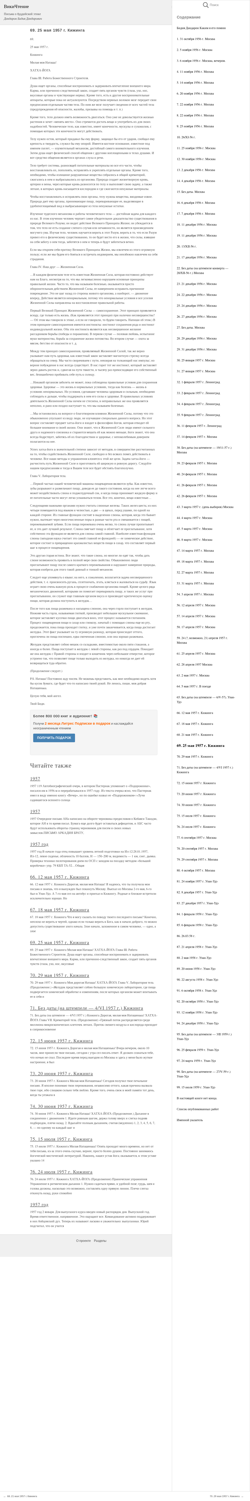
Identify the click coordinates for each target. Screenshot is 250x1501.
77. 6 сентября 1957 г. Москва (196, 837)
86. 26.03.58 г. (186, 936)
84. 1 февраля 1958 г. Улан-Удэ (197, 914)
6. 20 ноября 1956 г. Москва (195, 93)
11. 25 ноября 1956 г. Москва (196, 148)
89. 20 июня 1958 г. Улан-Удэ (196, 968)
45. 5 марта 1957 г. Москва (194, 529)
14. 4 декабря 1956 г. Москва (196, 181)
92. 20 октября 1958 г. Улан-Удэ (198, 1001)
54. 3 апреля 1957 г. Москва (195, 594)
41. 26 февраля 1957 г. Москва (197, 485)
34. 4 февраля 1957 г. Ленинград (198, 404)
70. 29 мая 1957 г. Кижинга (195, 756)
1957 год (39, 844)
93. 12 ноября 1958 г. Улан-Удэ (197, 1012)
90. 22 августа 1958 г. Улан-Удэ (197, 979)
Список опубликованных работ (198, 1109)
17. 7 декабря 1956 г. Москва (196, 213)
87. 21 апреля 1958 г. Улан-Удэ (197, 947)
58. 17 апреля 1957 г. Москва (196, 627)
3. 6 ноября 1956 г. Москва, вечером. (201, 61)
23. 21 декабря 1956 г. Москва (197, 284)
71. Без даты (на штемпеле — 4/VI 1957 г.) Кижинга (86, 1008)
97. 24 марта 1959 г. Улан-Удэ (196, 1061)
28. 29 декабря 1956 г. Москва (197, 338)
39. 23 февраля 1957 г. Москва (197, 463)
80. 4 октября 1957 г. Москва (196, 870)
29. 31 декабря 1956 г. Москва (197, 349)
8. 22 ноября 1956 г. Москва (195, 115)
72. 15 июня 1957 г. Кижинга (196, 783)
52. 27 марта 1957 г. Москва (195, 572)
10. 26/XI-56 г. (186, 137)
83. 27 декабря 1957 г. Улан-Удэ (198, 903)
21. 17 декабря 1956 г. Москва (197, 257)
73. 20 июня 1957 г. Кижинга (196, 794)
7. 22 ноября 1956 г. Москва (195, 104)
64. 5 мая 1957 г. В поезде (194, 686)
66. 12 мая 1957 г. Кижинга (195, 713)
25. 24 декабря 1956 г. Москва (197, 305)
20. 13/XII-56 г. (187, 246)
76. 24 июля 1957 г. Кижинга (196, 827)
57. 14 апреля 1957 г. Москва (196, 616)
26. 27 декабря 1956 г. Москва (197, 316)
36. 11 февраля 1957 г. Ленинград (199, 426)
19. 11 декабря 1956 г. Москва (197, 235)
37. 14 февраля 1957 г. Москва (197, 436)
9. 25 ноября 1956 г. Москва (195, 126)
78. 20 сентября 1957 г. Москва (197, 848)
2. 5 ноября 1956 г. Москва (194, 50)
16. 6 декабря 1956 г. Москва (196, 202)
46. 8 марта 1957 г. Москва (194, 539)
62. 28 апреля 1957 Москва (194, 664)
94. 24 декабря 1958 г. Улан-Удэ (198, 1023)
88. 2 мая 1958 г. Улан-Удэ (194, 958)
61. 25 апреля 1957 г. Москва (196, 653)
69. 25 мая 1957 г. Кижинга (59, 942)
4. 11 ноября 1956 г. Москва (195, 71)
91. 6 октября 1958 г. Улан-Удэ (197, 990)
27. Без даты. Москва (191, 327)
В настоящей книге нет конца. (197, 1098)
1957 (35, 778)
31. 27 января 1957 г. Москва (196, 371)
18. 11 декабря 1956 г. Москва (197, 224)
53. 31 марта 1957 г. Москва (195, 583)
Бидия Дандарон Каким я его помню (201, 28)
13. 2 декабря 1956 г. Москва (196, 170)
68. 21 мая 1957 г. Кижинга (195, 734)
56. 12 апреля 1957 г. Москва (196, 605)
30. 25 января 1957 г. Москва (196, 360)
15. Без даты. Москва (191, 192)
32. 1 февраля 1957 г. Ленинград (198, 382)
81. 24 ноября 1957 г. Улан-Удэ (197, 881)
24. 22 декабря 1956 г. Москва (197, 295)
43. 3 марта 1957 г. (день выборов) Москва (205, 507)
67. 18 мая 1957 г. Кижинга (195, 724)
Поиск (210, 5)
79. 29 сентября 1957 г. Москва (197, 859)
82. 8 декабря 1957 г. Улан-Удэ (197, 892)
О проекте (83, 1240)
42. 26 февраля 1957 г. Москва (197, 496)
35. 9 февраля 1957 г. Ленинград (198, 415)
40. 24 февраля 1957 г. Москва (197, 474)
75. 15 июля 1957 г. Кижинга (196, 816)
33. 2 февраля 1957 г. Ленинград (198, 393)
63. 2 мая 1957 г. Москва (193, 675)
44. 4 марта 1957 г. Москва (194, 518)
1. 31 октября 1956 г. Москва (196, 39)
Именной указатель (190, 1120)
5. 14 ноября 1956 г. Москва (195, 82)
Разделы (100, 1240)
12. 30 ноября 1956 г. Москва (196, 159)
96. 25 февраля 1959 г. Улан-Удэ (198, 1050)
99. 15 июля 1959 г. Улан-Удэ (196, 1087)
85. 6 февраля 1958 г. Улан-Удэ (197, 925)
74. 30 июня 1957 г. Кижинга (196, 805)
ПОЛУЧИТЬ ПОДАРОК (54, 737)
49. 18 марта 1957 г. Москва (195, 561)
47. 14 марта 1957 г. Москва (195, 550)
